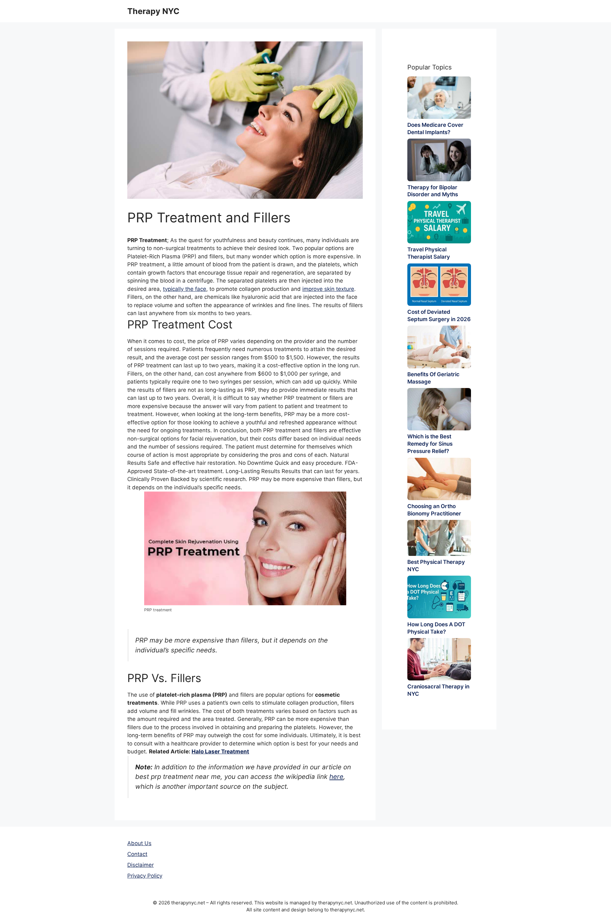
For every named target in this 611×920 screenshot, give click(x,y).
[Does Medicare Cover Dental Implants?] (439, 97)
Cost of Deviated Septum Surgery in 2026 (439, 315)
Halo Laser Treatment (220, 751)
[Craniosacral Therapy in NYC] (439, 659)
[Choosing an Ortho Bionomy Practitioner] (439, 479)
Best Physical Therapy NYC (436, 565)
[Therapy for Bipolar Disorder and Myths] (439, 160)
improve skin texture (328, 289)
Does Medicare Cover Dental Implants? (435, 128)
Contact (137, 854)
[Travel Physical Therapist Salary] (439, 222)
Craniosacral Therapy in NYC (438, 690)
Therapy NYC (153, 11)
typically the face (184, 289)
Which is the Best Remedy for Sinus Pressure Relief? (430, 443)
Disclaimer (140, 865)
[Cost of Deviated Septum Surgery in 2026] (439, 284)
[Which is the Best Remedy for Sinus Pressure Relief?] (439, 409)
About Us (139, 843)
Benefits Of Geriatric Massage (433, 378)
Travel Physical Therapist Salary (428, 253)
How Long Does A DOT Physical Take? (436, 628)
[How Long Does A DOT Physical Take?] (439, 597)
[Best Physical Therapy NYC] (439, 538)
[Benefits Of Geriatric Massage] (439, 347)
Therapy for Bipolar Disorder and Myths (432, 191)
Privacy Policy (144, 876)
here (336, 776)
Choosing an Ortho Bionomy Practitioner (434, 510)
